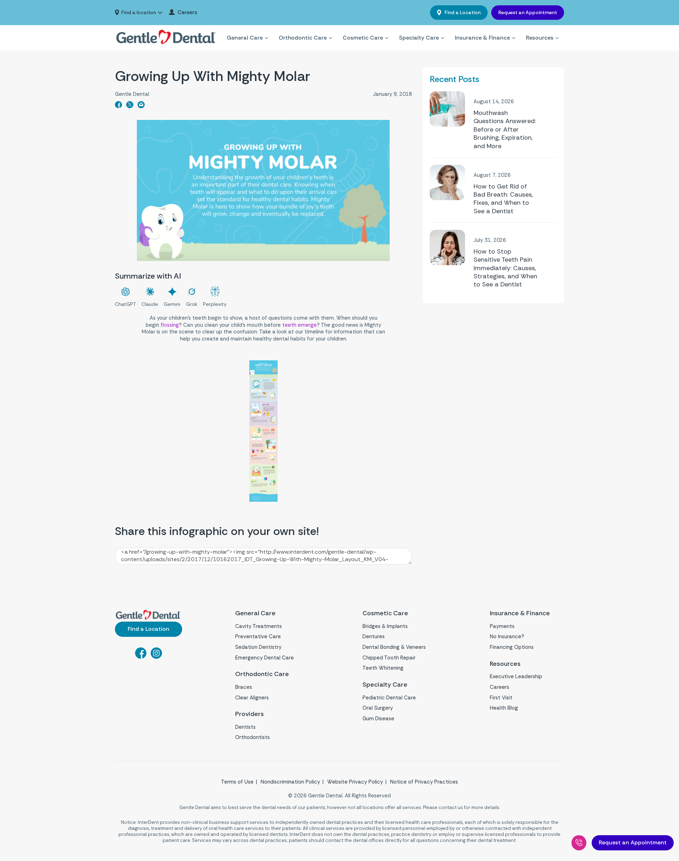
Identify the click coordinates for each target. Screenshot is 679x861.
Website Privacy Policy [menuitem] (355, 781)
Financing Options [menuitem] (512, 647)
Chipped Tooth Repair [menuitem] (389, 657)
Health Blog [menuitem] (504, 707)
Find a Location (462, 12)
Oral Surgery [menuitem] (377, 707)
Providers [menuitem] (249, 714)
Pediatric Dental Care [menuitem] (389, 697)
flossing (170, 324)
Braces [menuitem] (243, 687)
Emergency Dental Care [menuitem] (264, 657)
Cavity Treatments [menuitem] (258, 626)
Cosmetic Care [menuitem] (363, 37)
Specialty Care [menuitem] (419, 37)
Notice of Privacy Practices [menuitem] (424, 781)
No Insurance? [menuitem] (507, 636)
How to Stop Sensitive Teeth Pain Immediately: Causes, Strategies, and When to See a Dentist (505, 268)
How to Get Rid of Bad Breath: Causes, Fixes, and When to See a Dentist (503, 198)
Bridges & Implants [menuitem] (385, 626)
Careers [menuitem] (187, 12)
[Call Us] (578, 842)
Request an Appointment (527, 12)
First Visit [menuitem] (501, 697)
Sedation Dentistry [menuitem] (258, 647)
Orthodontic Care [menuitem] (303, 37)
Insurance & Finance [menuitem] (482, 37)
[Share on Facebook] (118, 106)
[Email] (141, 106)
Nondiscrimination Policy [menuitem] (290, 781)
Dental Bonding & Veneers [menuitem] (394, 647)
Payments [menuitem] (502, 626)
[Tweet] (129, 106)
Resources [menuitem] (539, 37)
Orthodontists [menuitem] (252, 737)
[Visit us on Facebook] (140, 656)
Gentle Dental (132, 94)
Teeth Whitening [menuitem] (383, 667)
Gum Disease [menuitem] (378, 718)
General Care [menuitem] (245, 37)
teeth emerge (299, 324)
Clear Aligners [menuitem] (252, 697)
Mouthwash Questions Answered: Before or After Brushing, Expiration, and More (505, 129)
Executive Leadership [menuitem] (516, 676)
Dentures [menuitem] (373, 636)
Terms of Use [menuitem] (237, 781)
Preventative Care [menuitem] (258, 636)
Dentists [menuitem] (245, 727)
